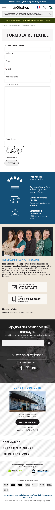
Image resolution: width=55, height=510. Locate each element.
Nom (7, 61)
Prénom (9, 53)
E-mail (8, 69)
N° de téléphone (11, 77)
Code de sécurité (12, 139)
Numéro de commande (14, 45)
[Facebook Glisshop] (21, 368)
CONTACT (28, 287)
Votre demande (12, 84)
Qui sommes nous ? (18, 448)
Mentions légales (10, 495)
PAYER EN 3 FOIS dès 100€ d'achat (27, 2)
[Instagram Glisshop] (27, 368)
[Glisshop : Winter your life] (21, 7)
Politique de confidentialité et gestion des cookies (35, 496)
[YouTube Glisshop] (34, 368)
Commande (11, 442)
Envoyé (11, 163)
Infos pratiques (16, 453)
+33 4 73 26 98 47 (29, 299)
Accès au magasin (27, 422)
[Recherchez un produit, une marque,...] (50, 14)
